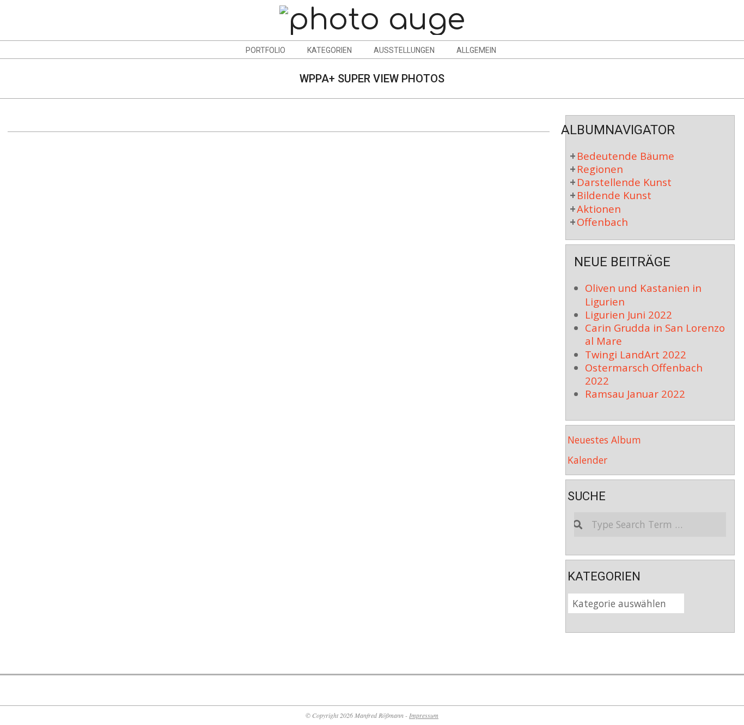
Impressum (423, 715)
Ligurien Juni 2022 (628, 314)
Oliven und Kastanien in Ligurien (643, 294)
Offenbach (602, 222)
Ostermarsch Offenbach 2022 (644, 374)
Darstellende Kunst (624, 182)
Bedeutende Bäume (625, 156)
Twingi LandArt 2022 (635, 354)
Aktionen (599, 208)
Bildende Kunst (614, 195)
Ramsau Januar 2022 (635, 393)
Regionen (600, 169)
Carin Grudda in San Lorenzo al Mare (655, 334)
